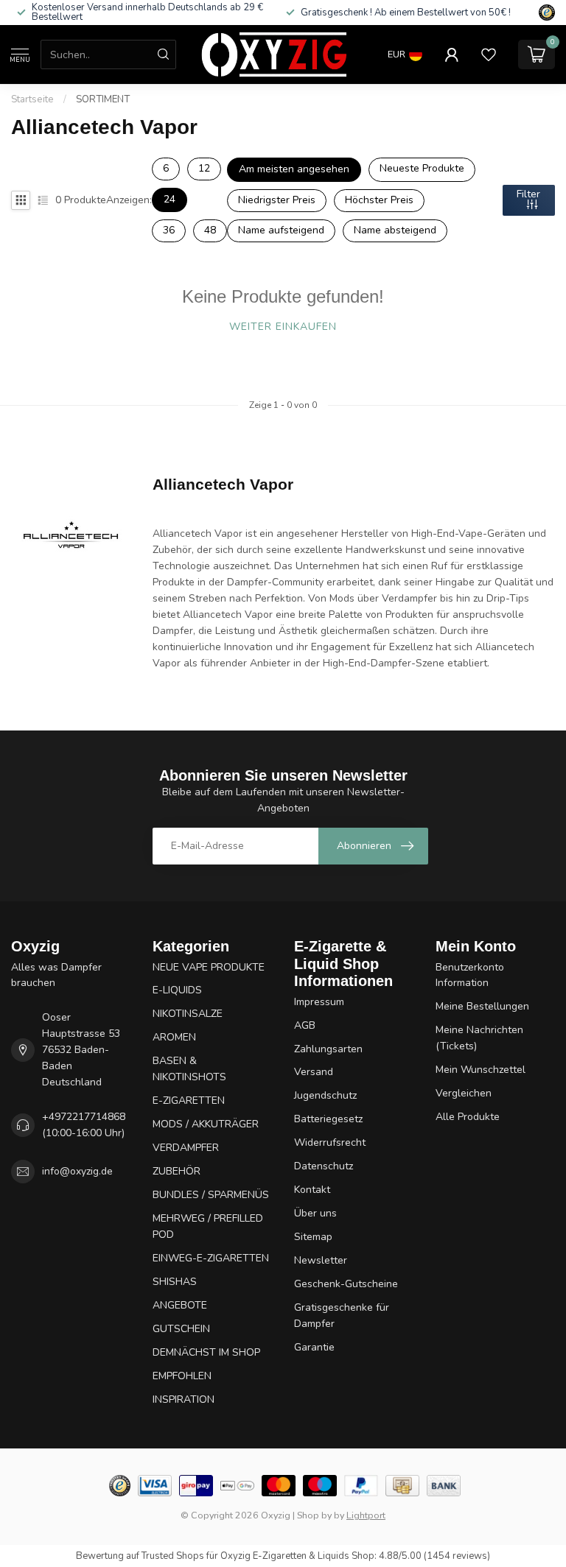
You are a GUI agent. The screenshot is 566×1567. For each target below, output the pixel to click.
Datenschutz (323, 1166)
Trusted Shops (173, 1556)
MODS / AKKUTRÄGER (206, 1124)
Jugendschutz (325, 1095)
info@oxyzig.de (77, 1171)
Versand (313, 1072)
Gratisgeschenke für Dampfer (341, 1315)
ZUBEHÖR (176, 1171)
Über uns (315, 1213)
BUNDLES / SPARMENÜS (211, 1195)
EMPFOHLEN (182, 1376)
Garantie (314, 1347)
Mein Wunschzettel (480, 1070)
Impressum (319, 1002)
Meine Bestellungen (482, 1006)
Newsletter (320, 1260)
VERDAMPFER (186, 1148)
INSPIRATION (183, 1399)
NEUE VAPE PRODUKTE (209, 967)
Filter (528, 194)
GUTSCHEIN (181, 1329)
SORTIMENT (103, 99)
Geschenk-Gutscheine (346, 1284)
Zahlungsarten (328, 1049)
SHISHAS (175, 1282)
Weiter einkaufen (283, 327)
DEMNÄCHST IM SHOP (206, 1352)
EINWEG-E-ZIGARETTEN (211, 1258)
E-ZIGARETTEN (189, 1101)
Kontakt (312, 1190)
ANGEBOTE (180, 1305)
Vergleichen (464, 1093)
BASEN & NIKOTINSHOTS (189, 1069)
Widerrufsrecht (330, 1142)
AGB (304, 1025)
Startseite (32, 99)
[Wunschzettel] (488, 54)
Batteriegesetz (328, 1119)
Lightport (365, 1515)
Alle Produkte (468, 1117)
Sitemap (313, 1237)
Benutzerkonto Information (470, 975)
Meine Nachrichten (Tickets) (479, 1038)
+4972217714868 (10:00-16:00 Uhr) (83, 1125)
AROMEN (174, 1037)
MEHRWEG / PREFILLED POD (208, 1226)
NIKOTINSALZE (188, 1014)
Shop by (314, 1515)
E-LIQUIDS (177, 990)
